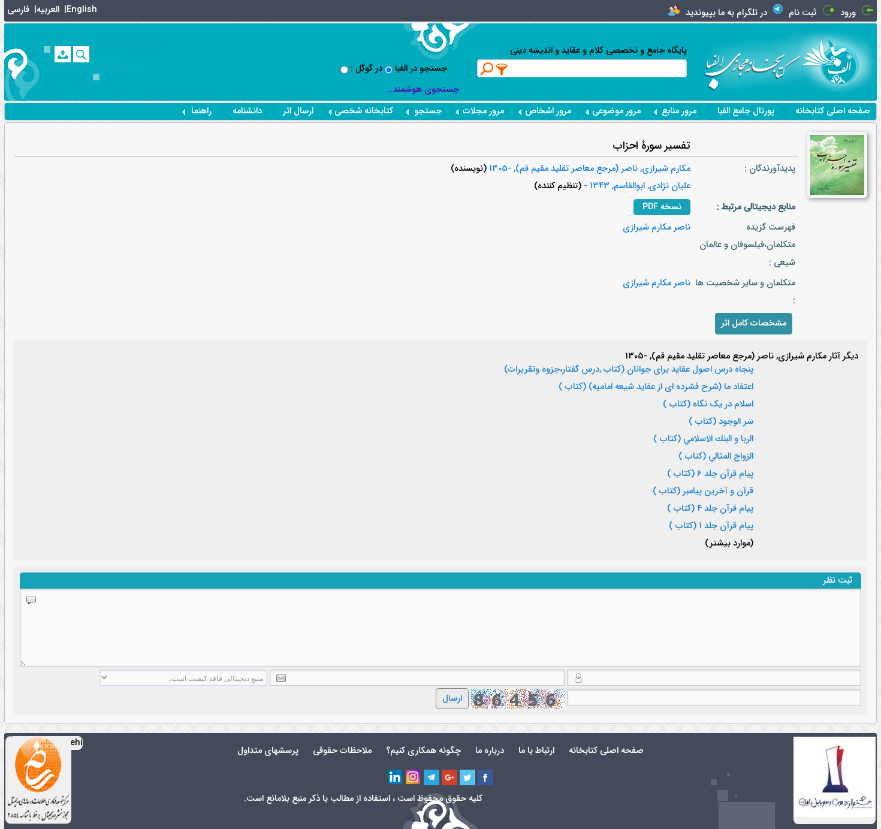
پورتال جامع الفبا (745, 111)
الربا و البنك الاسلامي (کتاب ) (703, 439)
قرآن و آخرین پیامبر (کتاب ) (703, 491)
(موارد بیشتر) (729, 543)
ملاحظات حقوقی (342, 751)
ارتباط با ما (536, 751)
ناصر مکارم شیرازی (656, 227)
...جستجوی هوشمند (422, 90)
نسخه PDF (661, 207)
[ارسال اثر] (63, 54)
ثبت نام (802, 13)
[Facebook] (485, 777)
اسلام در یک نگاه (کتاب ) (708, 404)
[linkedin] (395, 777)
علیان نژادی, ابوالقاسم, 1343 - (635, 186)
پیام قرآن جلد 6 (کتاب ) (710, 474)
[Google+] (449, 777)
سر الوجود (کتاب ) (721, 422)
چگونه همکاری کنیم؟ (423, 751)
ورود (848, 13)
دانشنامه (247, 111)
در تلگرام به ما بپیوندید (726, 13)
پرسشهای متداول (267, 751)
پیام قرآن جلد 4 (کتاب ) (710, 509)
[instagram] (413, 777)
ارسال (452, 699)
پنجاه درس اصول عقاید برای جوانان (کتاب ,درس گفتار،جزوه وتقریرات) (628, 369)
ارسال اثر (298, 111)
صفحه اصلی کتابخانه (832, 111)
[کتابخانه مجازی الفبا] (839, 61)
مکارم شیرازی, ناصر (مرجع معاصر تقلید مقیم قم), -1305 (588, 169)
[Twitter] (467, 777)
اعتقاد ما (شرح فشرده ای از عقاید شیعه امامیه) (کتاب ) (656, 387)
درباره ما (489, 751)
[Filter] (502, 69)
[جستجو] (81, 54)
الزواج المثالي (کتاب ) (715, 456)
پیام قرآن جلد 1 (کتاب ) (711, 526)
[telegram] (431, 777)
